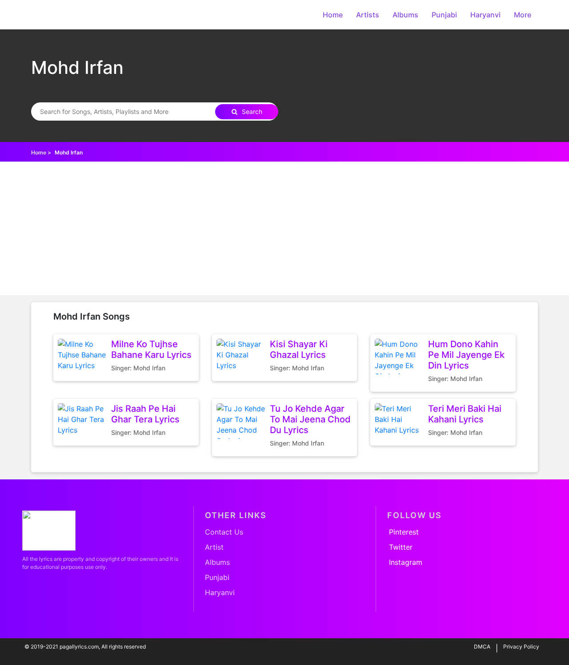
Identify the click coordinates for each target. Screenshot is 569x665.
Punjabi (444, 14)
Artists (367, 14)
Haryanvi (485, 14)
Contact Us (224, 531)
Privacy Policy (521, 646)
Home (333, 14)
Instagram (405, 562)
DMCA (482, 646)
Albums (405, 14)
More (522, 14)
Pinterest (404, 531)
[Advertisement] (284, 228)
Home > (41, 152)
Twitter (401, 547)
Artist (214, 547)
